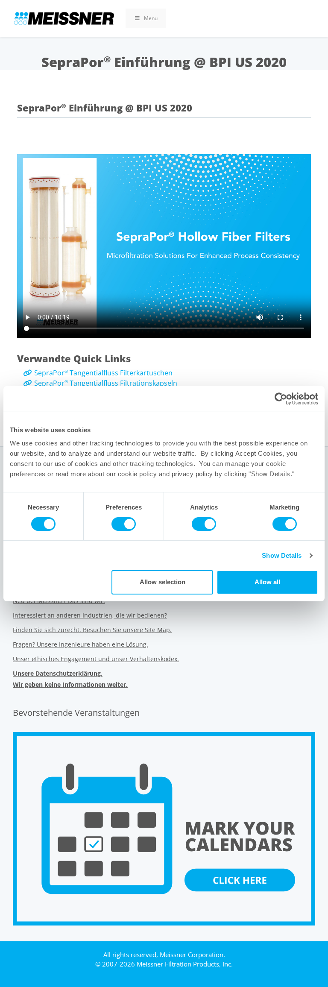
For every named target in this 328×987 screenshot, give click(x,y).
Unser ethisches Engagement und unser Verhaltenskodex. (96, 659)
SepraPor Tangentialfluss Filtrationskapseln (105, 383)
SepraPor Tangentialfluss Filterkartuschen (103, 373)
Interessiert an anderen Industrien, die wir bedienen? (90, 615)
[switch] (123, 524)
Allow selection (162, 582)
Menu (151, 18)
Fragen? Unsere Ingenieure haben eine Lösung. (80, 644)
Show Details (282, 555)
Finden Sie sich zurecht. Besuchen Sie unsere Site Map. (92, 630)
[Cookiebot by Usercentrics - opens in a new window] (280, 398)
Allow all (267, 582)
